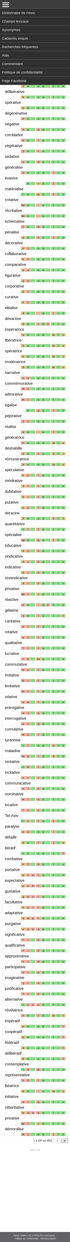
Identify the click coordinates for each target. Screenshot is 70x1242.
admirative (14, 394)
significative (15, 934)
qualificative (15, 945)
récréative (13, 210)
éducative (13, 545)
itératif (10, 848)
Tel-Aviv (11, 815)
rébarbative (14, 1107)
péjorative (13, 416)
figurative (13, 275)
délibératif (13, 1053)
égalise (11, 405)
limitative (12, 686)
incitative (12, 772)
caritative (12, 621)
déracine (12, 513)
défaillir (11, 837)
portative (12, 869)
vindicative (14, 556)
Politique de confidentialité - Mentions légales (35, 1238)
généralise (14, 167)
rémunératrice (17, 459)
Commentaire (12, 64)
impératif (12, 1021)
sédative (12, 156)
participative (15, 967)
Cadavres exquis (15, 38)
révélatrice (14, 1010)
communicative (18, 783)
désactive (13, 318)
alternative (14, 999)
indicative (13, 567)
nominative (14, 794)
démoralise (14, 1129)
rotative (11, 632)
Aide (5, 55)
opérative (13, 102)
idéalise (11, 308)
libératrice (13, 340)
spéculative (14, 470)
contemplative (17, 1064)
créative (11, 200)
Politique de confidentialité (22, 72)
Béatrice (12, 1086)
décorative (14, 243)
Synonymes (11, 30)
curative (11, 297)
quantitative (15, 524)
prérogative (14, 707)
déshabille (13, 448)
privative (12, 589)
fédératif (12, 1042)
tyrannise (13, 740)
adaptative (14, 913)
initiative (12, 1096)
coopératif (13, 1032)
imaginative (14, 978)
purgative (13, 924)
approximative (17, 956)
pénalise (12, 232)
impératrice (14, 329)
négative (12, 124)
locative (11, 805)
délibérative (14, 92)
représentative (17, 1075)
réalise (10, 426)
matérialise (14, 189)
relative (11, 697)
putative (11, 502)
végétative (14, 146)
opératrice (13, 351)
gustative (12, 891)
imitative (12, 675)
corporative (14, 286)
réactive (11, 599)
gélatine (11, 610)
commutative (16, 664)
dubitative (13, 491)
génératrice (14, 437)
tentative (12, 761)
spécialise (13, 535)
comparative (15, 264)
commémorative (19, 383)
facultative (13, 902)
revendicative (16, 578)
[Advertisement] (35, 1188)
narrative (12, 372)
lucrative (12, 653)
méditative (14, 481)
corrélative (14, 135)
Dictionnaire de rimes (18, 13)
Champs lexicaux (15, 21)
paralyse (12, 826)
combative (14, 859)
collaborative (15, 254)
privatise (12, 1118)
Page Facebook (14, 81)
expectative (14, 880)
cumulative (14, 729)
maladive (12, 751)
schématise (14, 221)
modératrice (15, 362)
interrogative (15, 718)
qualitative (13, 643)
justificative (14, 988)
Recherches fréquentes (20, 47)
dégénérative (16, 113)
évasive (11, 178)
